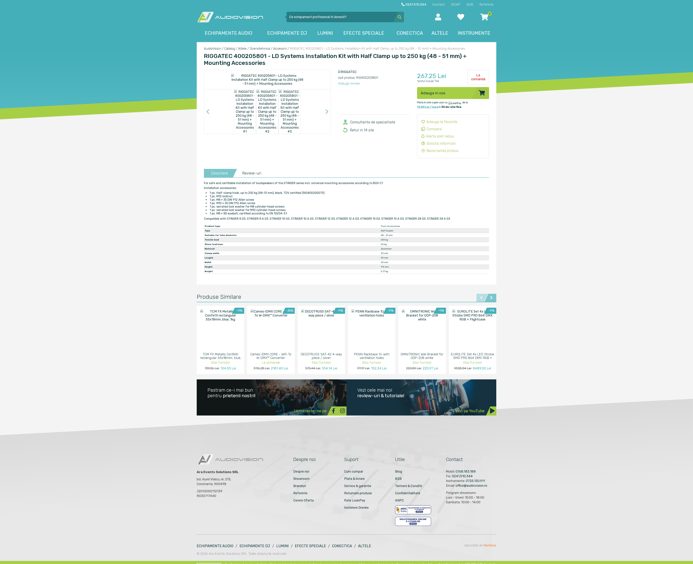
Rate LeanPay (354, 500)
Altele (242, 49)
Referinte (300, 493)
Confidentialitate (407, 493)
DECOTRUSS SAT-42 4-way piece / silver (321, 356)
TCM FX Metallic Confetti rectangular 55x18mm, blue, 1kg (220, 356)
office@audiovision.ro (471, 486)
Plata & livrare (354, 479)
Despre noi (301, 471)
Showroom (301, 479)
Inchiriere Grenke (356, 508)
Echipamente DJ (254, 546)
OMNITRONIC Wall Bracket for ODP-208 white (422, 356)
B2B (398, 479)
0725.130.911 (475, 481)
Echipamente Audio (215, 546)
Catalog (229, 49)
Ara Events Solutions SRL (228, 554)
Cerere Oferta (303, 500)
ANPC (399, 500)
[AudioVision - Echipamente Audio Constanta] (230, 17)
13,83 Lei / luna (427, 107)
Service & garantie (357, 486)
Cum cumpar (353, 471)
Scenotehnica (260, 49)
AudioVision (212, 49)
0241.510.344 (462, 476)
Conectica (342, 546)
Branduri (299, 486)
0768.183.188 (466, 471)
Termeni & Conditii (408, 486)
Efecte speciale (310, 546)
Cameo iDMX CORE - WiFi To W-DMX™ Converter (270, 356)
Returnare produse (358, 493)
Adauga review (349, 83)
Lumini (282, 546)
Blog (398, 471)
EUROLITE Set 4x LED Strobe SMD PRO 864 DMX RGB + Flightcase (472, 356)
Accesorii (280, 49)
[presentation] (207, 111)
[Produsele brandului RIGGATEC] (347, 72)
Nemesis (489, 545)
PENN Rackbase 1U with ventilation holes (371, 356)
